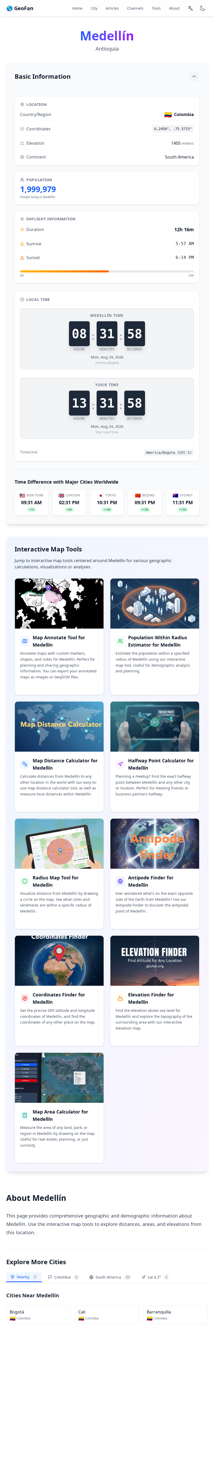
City (94, 8)
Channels (135, 8)
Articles (112, 8)
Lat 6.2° (157, 1277)
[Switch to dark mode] (202, 8)
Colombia (65, 1277)
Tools (156, 8)
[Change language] (190, 8)
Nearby (26, 1276)
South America (112, 1277)
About (174, 8)
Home (77, 8)
